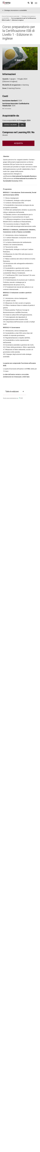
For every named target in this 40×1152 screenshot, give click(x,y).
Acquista (18, 143)
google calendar (10, 125)
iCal (22, 125)
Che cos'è (5, 135)
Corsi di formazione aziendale (10, 16)
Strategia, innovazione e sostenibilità (14, 10)
